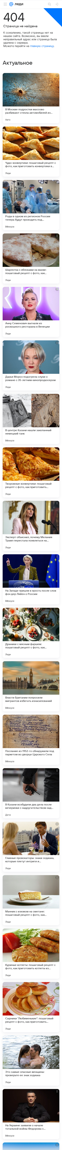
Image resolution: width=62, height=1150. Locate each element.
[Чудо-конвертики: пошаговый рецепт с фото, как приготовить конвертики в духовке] (31, 151)
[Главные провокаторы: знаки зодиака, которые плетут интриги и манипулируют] (31, 847)
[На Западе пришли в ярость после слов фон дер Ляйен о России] (31, 579)
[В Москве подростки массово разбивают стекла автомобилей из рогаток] (31, 98)
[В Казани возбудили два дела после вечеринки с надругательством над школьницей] (31, 793)
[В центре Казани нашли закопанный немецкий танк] (31, 419)
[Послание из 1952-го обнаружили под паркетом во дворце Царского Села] (31, 740)
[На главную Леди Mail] (18, 4)
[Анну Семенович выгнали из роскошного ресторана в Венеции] (31, 312)
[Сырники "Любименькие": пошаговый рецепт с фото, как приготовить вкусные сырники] (31, 1007)
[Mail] (11, 4)
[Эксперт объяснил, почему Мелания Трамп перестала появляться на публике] (31, 526)
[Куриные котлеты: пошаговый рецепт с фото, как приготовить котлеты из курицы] (31, 954)
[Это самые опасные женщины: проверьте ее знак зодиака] (31, 1061)
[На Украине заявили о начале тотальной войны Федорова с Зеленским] (31, 1114)
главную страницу (42, 46)
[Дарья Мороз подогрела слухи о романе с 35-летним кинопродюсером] (31, 365)
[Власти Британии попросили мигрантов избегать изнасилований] (31, 686)
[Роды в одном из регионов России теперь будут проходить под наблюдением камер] (31, 205)
